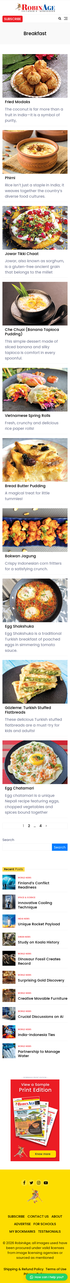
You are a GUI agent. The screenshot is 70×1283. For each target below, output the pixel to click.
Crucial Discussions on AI (40, 1016)
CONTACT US (38, 1216)
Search (8, 840)
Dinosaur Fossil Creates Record (39, 961)
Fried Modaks (17, 101)
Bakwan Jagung (20, 556)
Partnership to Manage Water (39, 1053)
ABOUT (56, 1216)
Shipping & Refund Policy (24, 1269)
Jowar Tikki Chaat (22, 253)
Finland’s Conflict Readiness (33, 885)
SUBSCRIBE (12, 19)
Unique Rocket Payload (39, 924)
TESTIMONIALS (49, 1231)
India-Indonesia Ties (36, 1034)
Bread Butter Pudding (25, 485)
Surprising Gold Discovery (41, 980)
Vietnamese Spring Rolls (27, 415)
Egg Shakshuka (19, 626)
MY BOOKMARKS (22, 1231)
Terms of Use (56, 1269)
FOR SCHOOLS (45, 1224)
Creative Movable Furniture (42, 998)
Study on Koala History (38, 942)
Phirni (10, 177)
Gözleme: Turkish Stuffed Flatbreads (28, 710)
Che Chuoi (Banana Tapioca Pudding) (32, 332)
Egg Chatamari (19, 788)
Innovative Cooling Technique (35, 905)
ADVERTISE (22, 1224)
